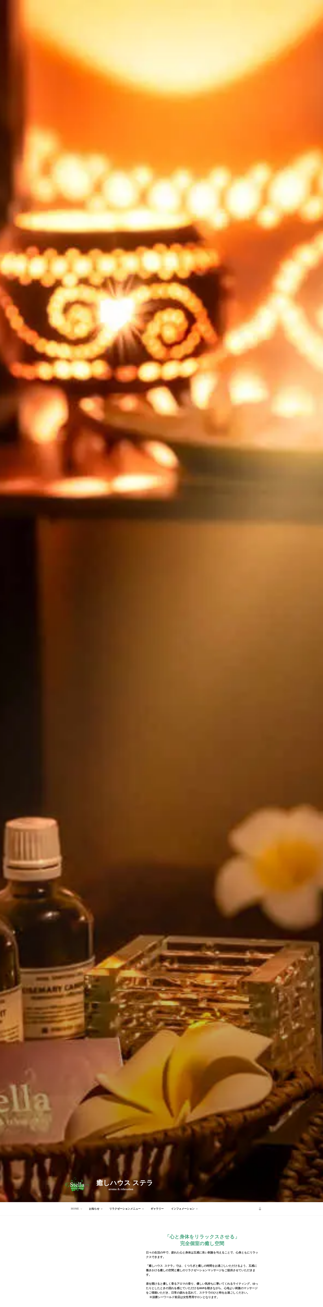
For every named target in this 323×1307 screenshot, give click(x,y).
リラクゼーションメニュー (125, 1208)
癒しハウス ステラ (124, 1182)
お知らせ (94, 1208)
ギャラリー (157, 1208)
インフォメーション (183, 1208)
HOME (75, 1208)
